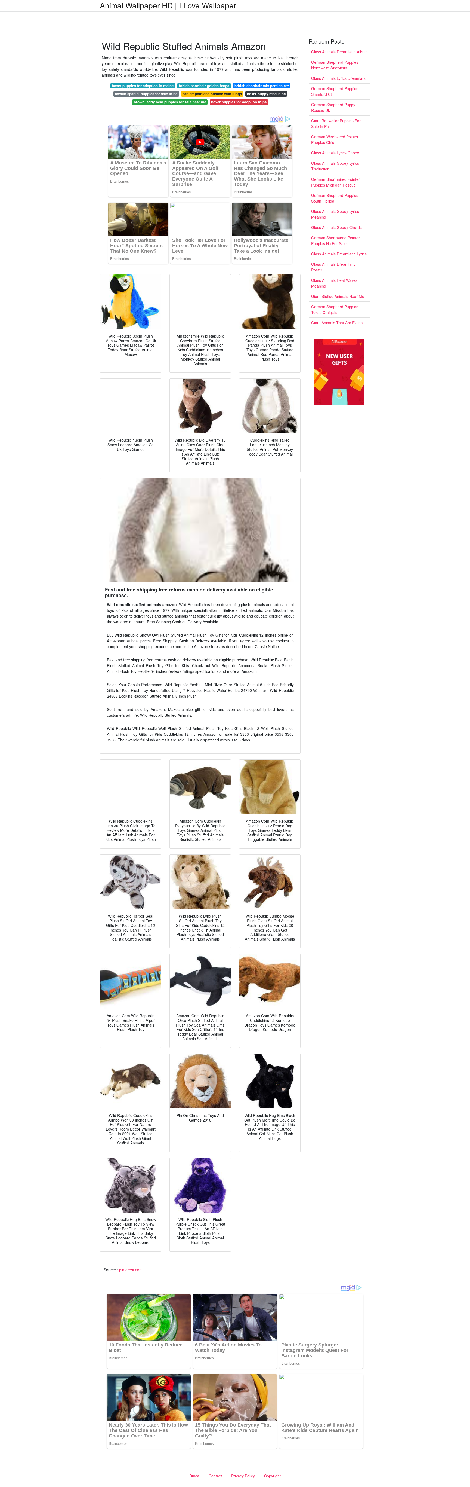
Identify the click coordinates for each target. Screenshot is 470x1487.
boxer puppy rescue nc (266, 93)
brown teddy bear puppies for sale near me (170, 102)
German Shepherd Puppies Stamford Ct (334, 91)
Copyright (272, 1476)
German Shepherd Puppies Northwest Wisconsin (334, 65)
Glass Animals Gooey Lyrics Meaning (335, 214)
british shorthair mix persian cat (261, 85)
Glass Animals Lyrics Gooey (335, 152)
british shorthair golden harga (204, 85)
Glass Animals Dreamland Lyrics (339, 254)
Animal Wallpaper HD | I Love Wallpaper (168, 5)
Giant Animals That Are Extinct (337, 322)
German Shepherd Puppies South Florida (334, 198)
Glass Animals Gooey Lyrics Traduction (335, 166)
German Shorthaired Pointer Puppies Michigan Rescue (335, 182)
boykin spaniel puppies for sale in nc (146, 93)
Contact (215, 1476)
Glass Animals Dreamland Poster (333, 267)
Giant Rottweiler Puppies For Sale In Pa (336, 123)
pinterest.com (131, 1269)
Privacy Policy (243, 1476)
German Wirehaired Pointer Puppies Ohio (334, 139)
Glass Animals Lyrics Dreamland (339, 78)
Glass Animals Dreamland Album (339, 51)
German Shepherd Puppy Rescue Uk (333, 107)
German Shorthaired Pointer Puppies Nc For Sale (335, 240)
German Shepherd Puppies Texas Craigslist (334, 309)
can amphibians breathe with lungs (212, 93)
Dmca (194, 1476)
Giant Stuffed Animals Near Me (337, 296)
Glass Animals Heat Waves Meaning (334, 283)
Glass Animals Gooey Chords (336, 227)
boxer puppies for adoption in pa (239, 102)
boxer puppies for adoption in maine (143, 85)
